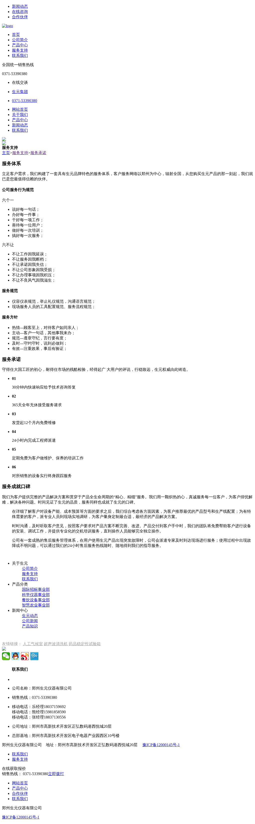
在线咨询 (20, 11)
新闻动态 (20, 6)
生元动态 (30, 616)
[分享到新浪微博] (25, 656)
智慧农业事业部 (36, 605)
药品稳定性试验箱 (85, 644)
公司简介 (20, 40)
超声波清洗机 (56, 644)
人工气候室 (33, 644)
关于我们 (20, 114)
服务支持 (20, 50)
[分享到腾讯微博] (34, 656)
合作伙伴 (20, 17)
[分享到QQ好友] (15, 656)
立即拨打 (56, 774)
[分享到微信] (6, 656)
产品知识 (30, 626)
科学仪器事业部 (36, 595)
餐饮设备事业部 (36, 600)
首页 (16, 34)
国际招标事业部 (36, 589)
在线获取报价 (14, 768)
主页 (6, 153)
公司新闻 (30, 621)
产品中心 (20, 45)
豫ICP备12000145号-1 (161, 745)
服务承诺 (38, 153)
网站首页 (20, 109)
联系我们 (20, 55)
